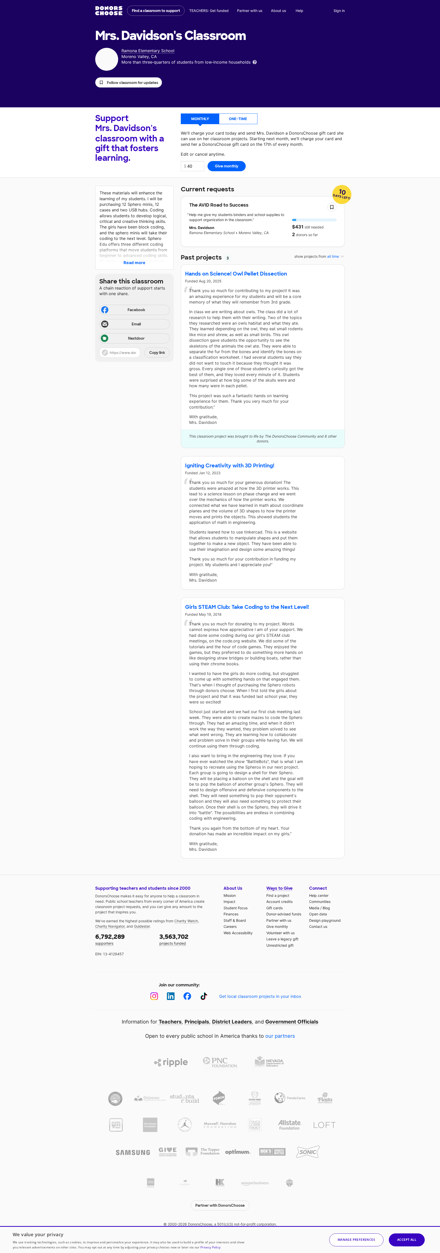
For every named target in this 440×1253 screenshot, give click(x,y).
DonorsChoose (108, 10)
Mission (230, 895)
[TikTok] (204, 996)
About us (278, 10)
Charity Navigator (110, 926)
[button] (128, 82)
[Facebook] (187, 996)
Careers (230, 926)
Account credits (279, 901)
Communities (320, 901)
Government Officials (291, 1022)
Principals (197, 1022)
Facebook (136, 310)
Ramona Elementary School (147, 50)
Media (314, 908)
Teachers (170, 1022)
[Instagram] (154, 996)
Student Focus (236, 908)
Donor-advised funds (283, 914)
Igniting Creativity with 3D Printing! (229, 465)
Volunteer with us (280, 933)
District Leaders (232, 1022)
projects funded (173, 939)
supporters (110, 939)
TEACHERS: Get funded (209, 10)
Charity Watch (186, 921)
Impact (229, 901)
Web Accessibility (238, 933)
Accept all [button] (406, 1239)
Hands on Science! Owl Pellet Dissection (236, 273)
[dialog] (220, 1239)
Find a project (277, 895)
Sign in (339, 10)
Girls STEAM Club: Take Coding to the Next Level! (247, 607)
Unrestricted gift (280, 945)
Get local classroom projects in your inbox (260, 996)
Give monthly (277, 926)
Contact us (318, 926)
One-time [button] (238, 119)
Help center (318, 895)
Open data (318, 914)
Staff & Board (235, 920)
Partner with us (250, 10)
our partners (280, 1036)
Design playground (325, 920)
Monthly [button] (200, 119)
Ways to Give (279, 888)
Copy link (157, 352)
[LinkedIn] (170, 996)
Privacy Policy (210, 1247)
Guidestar (142, 926)
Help (299, 10)
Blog (326, 908)
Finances (231, 914)
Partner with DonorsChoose (220, 1205)
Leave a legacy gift (282, 939)
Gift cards (274, 908)
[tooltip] (254, 62)
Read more (134, 262)
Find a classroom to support (156, 10)
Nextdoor (136, 338)
